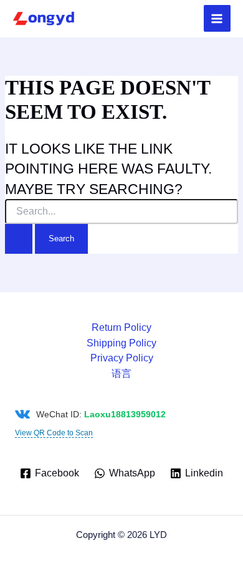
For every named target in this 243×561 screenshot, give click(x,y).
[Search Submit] (18, 238)
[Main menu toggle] (217, 18)
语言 (121, 373)
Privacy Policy (121, 358)
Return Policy (121, 327)
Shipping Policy (121, 343)
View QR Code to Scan (54, 433)
